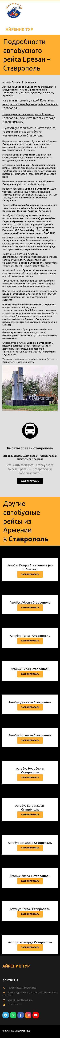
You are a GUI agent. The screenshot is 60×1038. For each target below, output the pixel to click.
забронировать (30, 480)
